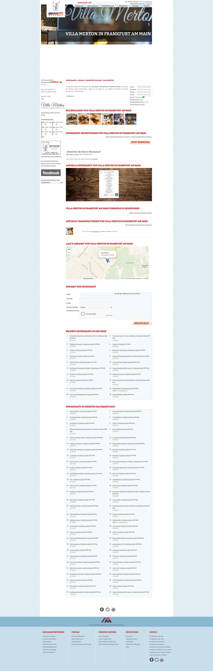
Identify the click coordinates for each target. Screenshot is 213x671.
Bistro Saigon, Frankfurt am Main (79, 586)
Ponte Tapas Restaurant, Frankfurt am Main (83, 388)
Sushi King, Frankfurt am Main (79, 356)
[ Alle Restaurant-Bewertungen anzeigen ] (117, 137)
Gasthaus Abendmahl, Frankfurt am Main (82, 592)
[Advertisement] (96, 61)
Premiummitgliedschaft (49, 647)
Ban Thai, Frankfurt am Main (120, 473)
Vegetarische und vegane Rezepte (160, 652)
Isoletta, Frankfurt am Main (120, 532)
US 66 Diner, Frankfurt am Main (79, 455)
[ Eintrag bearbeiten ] (47, 80)
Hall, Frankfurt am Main (119, 429)
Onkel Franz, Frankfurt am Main (121, 485)
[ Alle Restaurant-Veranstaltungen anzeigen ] (138, 225)
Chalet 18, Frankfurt (118, 344)
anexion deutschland (105, 639)
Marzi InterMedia (104, 636)
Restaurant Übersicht (78, 6)
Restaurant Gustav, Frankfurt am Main (123, 374)
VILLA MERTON (108, 80)
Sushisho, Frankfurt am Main (78, 374)
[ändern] (149, 4)
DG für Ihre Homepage (49, 649)
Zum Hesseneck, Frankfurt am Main (80, 544)
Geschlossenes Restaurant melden (160, 647)
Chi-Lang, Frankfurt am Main (121, 437)
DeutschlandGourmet (78, 636)
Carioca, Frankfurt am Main (78, 532)
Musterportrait (47, 641)
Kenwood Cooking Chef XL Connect (160, 649)
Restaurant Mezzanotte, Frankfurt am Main (125, 467)
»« (83, 151)
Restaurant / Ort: (85, 3)
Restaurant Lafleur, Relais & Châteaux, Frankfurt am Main (129, 336)
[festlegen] (149, 2)
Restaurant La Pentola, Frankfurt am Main (82, 574)
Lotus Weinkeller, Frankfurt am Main (80, 514)
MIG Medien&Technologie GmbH (108, 644)
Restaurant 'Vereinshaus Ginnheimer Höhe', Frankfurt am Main (88, 336)
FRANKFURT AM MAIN (93, 80)
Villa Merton (95, 231)
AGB (127, 647)
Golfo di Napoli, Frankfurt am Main (80, 485)
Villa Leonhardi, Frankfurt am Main (122, 362)
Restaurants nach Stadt (157, 639)
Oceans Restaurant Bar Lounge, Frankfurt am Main (127, 368)
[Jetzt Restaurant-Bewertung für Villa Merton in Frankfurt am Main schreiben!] (140, 145)
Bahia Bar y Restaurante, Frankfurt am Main (125, 350)
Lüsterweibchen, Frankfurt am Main (80, 556)
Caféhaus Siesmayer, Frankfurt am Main (82, 344)
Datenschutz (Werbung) (133, 644)
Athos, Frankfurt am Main (119, 586)
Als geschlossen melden (48, 166)
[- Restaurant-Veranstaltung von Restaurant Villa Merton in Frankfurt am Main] (69, 234)
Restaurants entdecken (157, 636)
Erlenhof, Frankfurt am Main (78, 580)
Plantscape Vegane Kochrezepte (81, 644)
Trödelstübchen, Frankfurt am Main (122, 479)
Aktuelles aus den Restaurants (123, 6)
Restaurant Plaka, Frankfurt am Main (81, 417)
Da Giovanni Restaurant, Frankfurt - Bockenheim (84, 368)
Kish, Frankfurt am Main (77, 479)
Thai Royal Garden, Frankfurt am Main (81, 506)
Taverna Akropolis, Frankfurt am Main (123, 411)
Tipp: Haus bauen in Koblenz (158, 655)
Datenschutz (129, 641)
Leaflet (122, 278)
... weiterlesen (70, 96)
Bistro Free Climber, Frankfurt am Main (81, 568)
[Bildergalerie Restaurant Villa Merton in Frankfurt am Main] (72, 124)
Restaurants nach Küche (157, 641)
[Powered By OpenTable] (141, 213)
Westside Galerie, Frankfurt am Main (81, 520)
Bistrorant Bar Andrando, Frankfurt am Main (125, 443)
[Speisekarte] (109, 198)
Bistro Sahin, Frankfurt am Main (79, 500)
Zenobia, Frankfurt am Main (120, 514)
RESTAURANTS (71, 80)
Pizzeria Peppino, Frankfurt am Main (123, 562)
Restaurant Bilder (135, 6)
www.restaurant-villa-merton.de (50, 112)
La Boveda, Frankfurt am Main (121, 550)
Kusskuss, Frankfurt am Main (78, 491)
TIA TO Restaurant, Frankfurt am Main (123, 580)
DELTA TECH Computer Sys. (107, 641)
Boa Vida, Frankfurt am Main (121, 449)
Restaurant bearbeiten (49, 639)
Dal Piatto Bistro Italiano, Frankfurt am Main (83, 473)
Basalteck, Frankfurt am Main (121, 455)
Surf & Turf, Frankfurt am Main (121, 568)
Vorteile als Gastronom (49, 644)
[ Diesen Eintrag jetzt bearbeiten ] (51, 163)
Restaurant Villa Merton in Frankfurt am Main (56, 8)
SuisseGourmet (76, 641)
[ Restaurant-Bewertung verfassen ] (141, 137)
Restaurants (92, 6)
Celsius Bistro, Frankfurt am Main (80, 526)
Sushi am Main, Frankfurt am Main (80, 362)
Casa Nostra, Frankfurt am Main (122, 526)
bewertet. (95, 159)
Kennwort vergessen (49, 652)
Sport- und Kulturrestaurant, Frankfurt (81, 394)
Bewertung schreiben (72, 154)
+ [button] (69, 249)
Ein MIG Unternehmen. (117, 625)
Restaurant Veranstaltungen (146, 6)
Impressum (129, 636)
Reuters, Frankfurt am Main (78, 350)
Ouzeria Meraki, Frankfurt (120, 394)
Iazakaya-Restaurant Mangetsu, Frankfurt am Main (127, 356)
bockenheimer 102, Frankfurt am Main (123, 544)
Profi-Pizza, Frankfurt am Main (121, 556)
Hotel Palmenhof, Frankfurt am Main (123, 574)
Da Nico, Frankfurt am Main (78, 467)
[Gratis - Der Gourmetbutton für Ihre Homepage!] (51, 154)
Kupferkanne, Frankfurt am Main (79, 423)
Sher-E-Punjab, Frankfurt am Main (80, 461)
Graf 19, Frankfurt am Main (120, 423)
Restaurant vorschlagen (157, 644)
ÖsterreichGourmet (77, 639)
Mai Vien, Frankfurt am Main (78, 380)
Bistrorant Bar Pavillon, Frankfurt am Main (124, 538)
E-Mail (43, 115)
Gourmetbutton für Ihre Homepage (51, 156)
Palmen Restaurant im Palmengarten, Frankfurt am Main (129, 380)
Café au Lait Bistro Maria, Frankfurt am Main (83, 437)
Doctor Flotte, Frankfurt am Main (122, 500)
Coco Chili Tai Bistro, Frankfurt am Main (82, 562)
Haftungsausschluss (132, 639)
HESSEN (81, 80)
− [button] (69, 252)
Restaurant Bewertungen (108, 6)
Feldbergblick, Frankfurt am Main (122, 388)
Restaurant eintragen (49, 636)
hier (100, 89)
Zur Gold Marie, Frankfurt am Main (122, 417)
